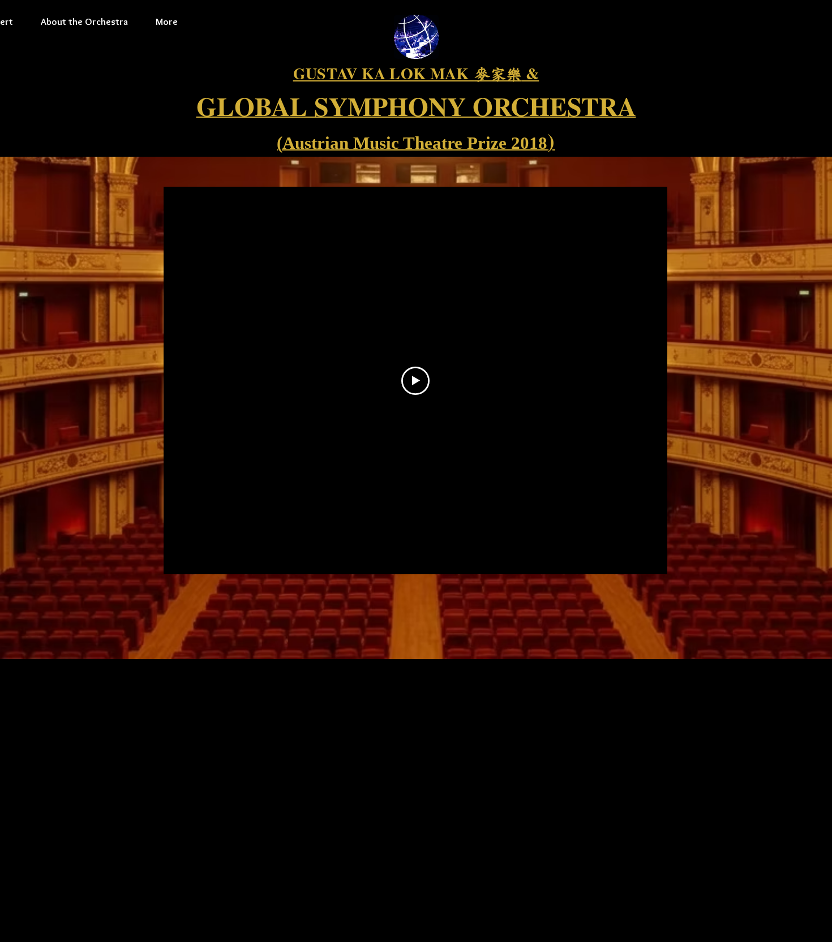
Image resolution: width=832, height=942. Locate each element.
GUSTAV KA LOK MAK (383, 73)
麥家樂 (498, 75)
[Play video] (415, 381)
